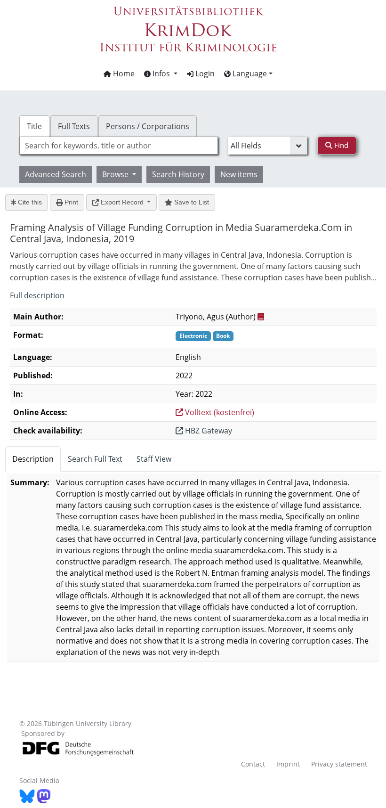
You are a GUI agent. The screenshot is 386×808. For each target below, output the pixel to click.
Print (70, 202)
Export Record (122, 202)
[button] (160, 73)
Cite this (29, 202)
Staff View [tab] (154, 459)
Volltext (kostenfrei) (218, 412)
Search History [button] (178, 174)
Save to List (190, 202)
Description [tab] (33, 459)
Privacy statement (339, 763)
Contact (253, 763)
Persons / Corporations (147, 126)
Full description (37, 295)
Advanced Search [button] (55, 174)
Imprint (288, 763)
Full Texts (74, 126)
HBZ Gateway (207, 430)
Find (340, 145)
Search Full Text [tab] (95, 459)
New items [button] (238, 174)
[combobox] (118, 146)
